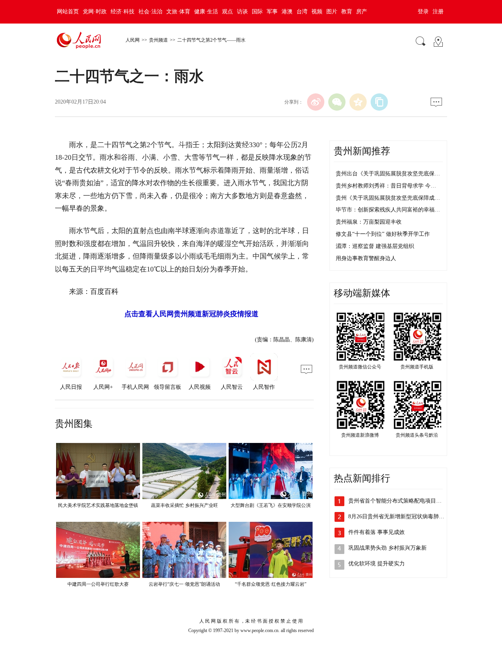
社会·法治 (150, 12)
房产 (361, 12)
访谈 (242, 12)
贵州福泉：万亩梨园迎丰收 (369, 222)
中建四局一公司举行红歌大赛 (98, 584)
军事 (272, 12)
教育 (346, 12)
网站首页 (68, 12)
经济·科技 (123, 12)
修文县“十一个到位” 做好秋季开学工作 (383, 234)
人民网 (133, 40)
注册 (438, 12)
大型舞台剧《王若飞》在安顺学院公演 (271, 505)
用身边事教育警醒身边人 (366, 258)
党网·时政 (95, 12)
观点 (227, 12)
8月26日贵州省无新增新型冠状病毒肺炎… (399, 516)
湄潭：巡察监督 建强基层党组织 (375, 246)
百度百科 (104, 291)
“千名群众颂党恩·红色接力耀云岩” (270, 584)
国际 (257, 12)
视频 (316, 12)
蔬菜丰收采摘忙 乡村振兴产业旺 (184, 505)
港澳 (287, 12)
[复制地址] (379, 102)
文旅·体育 (178, 12)
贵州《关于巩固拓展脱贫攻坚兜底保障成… (388, 198)
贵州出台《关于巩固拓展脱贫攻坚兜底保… (388, 174)
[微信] (337, 102)
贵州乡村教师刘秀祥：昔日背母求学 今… (386, 186)
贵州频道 (158, 40)
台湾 (301, 12)
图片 (331, 12)
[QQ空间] (358, 102)
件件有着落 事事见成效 (376, 532)
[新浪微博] (315, 102)
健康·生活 (206, 12)
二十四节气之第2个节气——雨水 (211, 40)
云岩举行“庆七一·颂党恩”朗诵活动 (184, 584)
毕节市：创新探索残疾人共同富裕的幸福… (388, 210)
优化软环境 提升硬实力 (376, 564)
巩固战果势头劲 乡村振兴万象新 (387, 548)
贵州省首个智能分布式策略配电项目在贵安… (403, 501)
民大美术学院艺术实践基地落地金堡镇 (98, 505)
